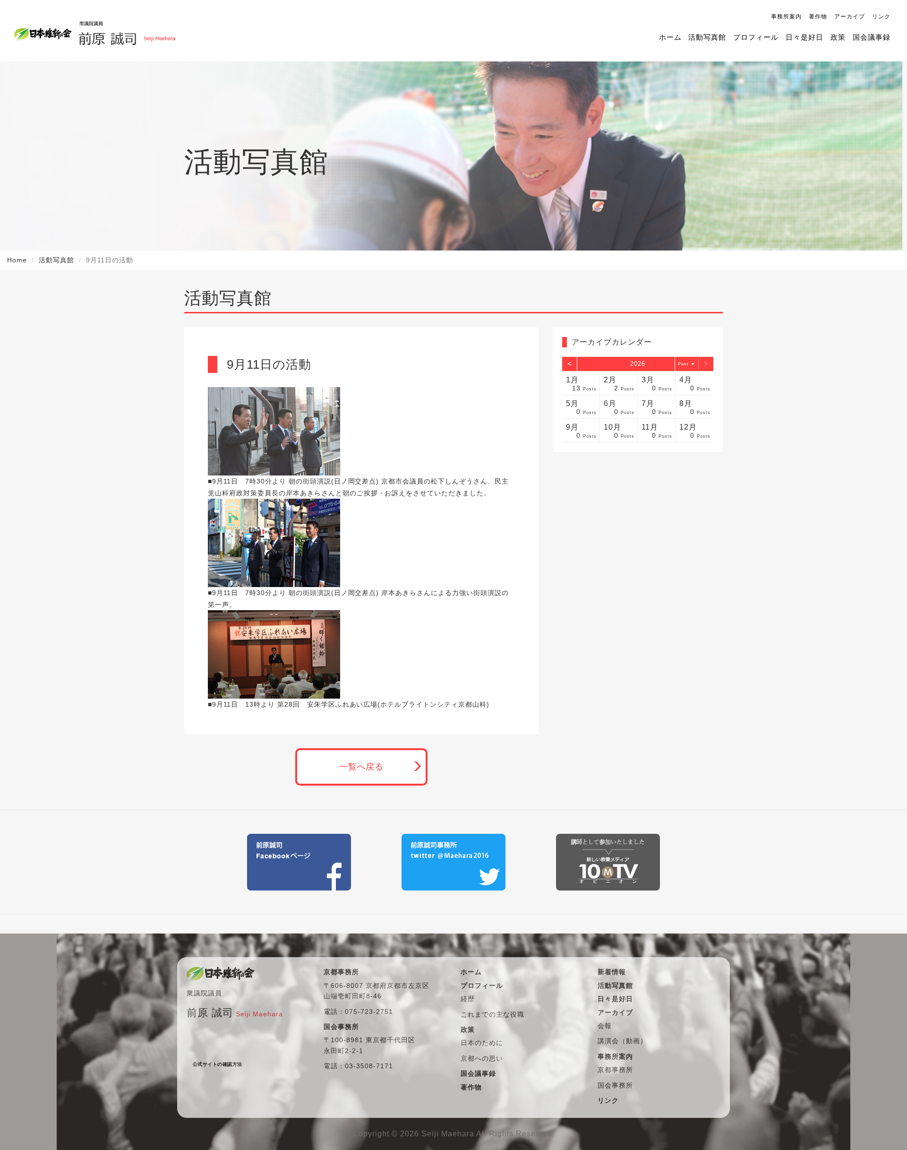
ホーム (670, 37)
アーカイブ (849, 16)
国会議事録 (871, 37)
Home (17, 260)
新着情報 (612, 972)
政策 (838, 37)
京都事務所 (615, 1069)
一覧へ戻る (361, 766)
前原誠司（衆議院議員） (127, 31)
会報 (605, 1025)
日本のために (482, 1042)
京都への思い (482, 1058)
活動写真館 (707, 37)
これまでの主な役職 (492, 1014)
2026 (637, 363)
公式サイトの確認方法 (217, 1064)
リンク (881, 16)
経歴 (468, 999)
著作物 (818, 16)
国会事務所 (615, 1085)
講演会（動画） (622, 1041)
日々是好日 (804, 37)
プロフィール (756, 37)
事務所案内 (786, 16)
